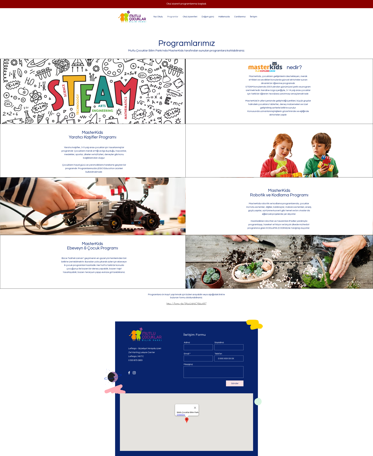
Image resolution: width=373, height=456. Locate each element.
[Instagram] (134, 373)
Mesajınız (188, 364)
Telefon (218, 354)
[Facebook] (129, 373)
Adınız (187, 342)
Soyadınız (219, 342)
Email (186, 354)
